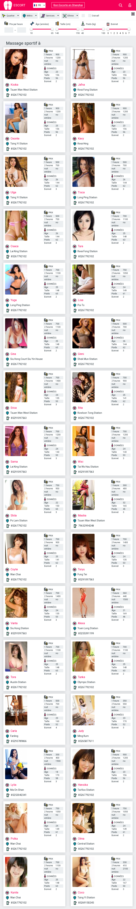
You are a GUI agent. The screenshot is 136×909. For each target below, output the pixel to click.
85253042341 (19, 795)
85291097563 (19, 418)
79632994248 (86, 525)
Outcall (95, 15)
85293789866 (19, 741)
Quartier (10, 15)
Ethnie (70, 15)
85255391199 (86, 633)
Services (50, 15)
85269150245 (86, 902)
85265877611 (86, 741)
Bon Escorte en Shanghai (68, 5)
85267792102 (19, 94)
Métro (29, 15)
